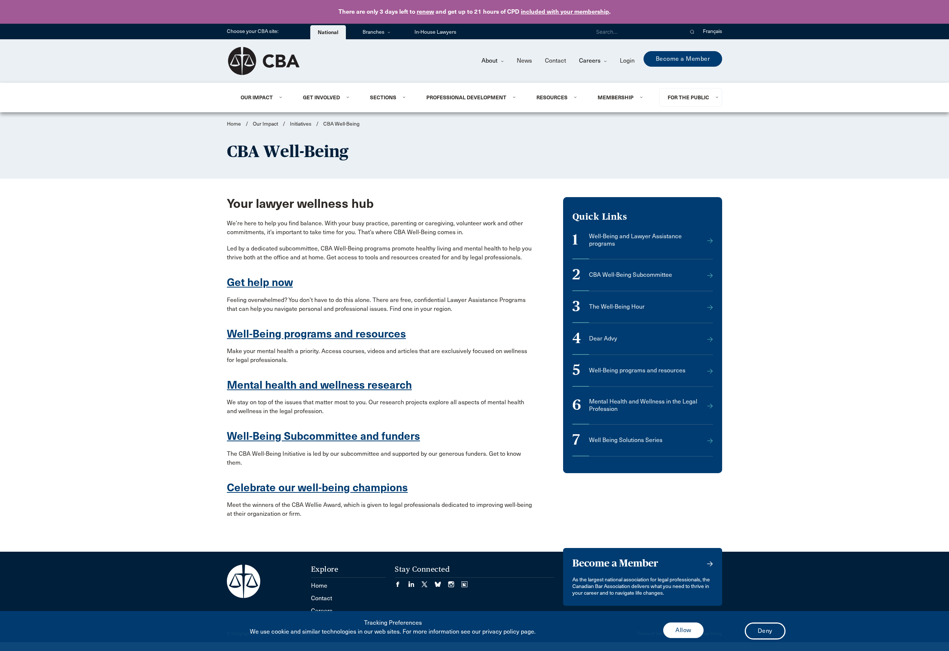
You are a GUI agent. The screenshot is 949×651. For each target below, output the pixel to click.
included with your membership (565, 11)
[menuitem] (262, 97)
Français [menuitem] (712, 31)
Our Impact (257, 97)
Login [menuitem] (627, 60)
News (524, 60)
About (490, 60)
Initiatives (300, 124)
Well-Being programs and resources (316, 334)
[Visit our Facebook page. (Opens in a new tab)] (401, 581)
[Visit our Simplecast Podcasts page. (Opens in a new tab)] (464, 581)
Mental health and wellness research (319, 385)
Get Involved (321, 97)
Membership (616, 97)
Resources (552, 97)
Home (234, 124)
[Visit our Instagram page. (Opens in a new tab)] (455, 581)
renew (425, 11)
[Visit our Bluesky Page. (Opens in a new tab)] (441, 581)
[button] (692, 31)
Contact (555, 60)
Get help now (260, 282)
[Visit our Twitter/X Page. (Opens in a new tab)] (428, 581)
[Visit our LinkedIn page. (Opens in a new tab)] (414, 581)
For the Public (688, 97)
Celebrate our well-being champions (317, 487)
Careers (590, 60)
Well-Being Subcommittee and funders (323, 436)
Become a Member (683, 58)
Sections (383, 97)
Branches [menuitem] (374, 32)
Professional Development (466, 97)
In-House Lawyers (435, 32)
